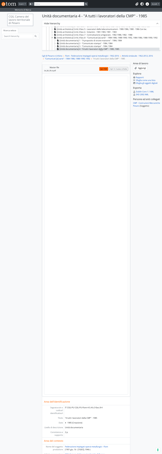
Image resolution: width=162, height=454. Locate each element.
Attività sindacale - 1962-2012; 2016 (137, 56)
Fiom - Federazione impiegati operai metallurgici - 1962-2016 (92, 56)
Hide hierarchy (52, 23)
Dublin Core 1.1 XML (145, 91)
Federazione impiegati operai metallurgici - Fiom (86, 446)
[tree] (101, 38)
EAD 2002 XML (142, 94)
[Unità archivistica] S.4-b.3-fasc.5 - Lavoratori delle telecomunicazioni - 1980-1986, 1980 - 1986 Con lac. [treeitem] (102, 29)
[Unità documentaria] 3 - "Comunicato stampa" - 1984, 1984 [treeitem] (86, 46)
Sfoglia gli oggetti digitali (146, 83)
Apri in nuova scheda (118, 69)
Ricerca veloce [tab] (9, 30)
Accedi (155, 4)
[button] (136, 4)
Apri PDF (103, 69)
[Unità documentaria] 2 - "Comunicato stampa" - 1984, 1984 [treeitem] (86, 43)
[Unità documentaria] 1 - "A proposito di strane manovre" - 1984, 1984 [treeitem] (91, 40)
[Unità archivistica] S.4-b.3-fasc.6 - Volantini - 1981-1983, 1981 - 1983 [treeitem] (87, 32)
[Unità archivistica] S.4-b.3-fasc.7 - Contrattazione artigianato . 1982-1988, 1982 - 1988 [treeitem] (94, 35)
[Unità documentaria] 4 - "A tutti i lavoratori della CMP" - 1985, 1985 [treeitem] (89, 49)
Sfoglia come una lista (145, 80)
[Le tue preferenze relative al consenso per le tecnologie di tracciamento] (158, 450)
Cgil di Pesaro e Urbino (52, 56)
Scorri (21, 4)
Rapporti (140, 77)
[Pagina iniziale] (9, 4)
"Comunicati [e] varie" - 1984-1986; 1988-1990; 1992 (67, 58)
